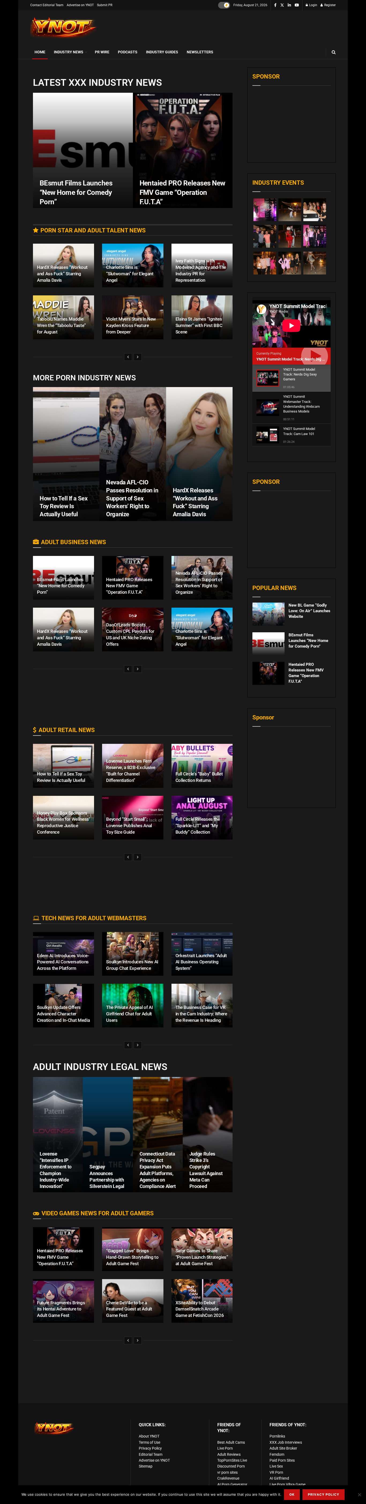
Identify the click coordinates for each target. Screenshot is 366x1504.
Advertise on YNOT (80, 5)
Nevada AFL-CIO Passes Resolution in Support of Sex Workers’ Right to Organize (132, 498)
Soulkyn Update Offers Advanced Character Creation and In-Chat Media (63, 1014)
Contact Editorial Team (47, 5)
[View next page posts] (138, 357)
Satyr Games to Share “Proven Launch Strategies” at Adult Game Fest (201, 1257)
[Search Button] (334, 52)
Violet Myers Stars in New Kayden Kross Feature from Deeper (131, 325)
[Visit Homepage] (63, 28)
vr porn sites (227, 1472)
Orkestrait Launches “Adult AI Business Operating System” (201, 962)
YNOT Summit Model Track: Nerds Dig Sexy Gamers (300, 359)
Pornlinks (277, 1436)
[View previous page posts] (128, 357)
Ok (291, 1494)
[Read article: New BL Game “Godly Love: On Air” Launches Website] (268, 614)
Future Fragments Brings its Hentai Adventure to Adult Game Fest (61, 1309)
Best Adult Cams (231, 1442)
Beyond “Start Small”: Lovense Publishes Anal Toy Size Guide (129, 825)
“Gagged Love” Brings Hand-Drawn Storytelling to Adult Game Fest (132, 1257)
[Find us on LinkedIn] (289, 5)
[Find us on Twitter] (282, 5)
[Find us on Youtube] (297, 5)
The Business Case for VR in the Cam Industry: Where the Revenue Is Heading (201, 1014)
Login (312, 5)
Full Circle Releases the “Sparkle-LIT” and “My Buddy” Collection (197, 825)
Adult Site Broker (283, 1448)
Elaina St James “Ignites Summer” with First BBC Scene (198, 325)
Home (40, 52)
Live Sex (276, 1466)
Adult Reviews (229, 1454)
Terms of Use (149, 1442)
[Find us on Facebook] (275, 5)
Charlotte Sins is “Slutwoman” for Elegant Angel (129, 274)
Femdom (277, 1454)
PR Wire (102, 52)
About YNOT (149, 1436)
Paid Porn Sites (282, 1460)
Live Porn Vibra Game (287, 1484)
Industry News (68, 52)
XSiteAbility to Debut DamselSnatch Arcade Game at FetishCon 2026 (199, 1309)
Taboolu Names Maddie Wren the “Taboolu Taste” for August (61, 325)
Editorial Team (150, 1454)
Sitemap (145, 1466)
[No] (359, 1494)
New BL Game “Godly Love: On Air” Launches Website (309, 611)
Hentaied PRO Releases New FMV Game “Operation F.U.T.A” (182, 192)
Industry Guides (162, 52)
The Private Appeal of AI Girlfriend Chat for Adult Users (129, 1014)
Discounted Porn (231, 1466)
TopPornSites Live (232, 1460)
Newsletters (200, 52)
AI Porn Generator (232, 1484)
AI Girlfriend (279, 1478)
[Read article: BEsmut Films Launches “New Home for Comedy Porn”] (268, 643)
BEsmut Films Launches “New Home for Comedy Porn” (76, 192)
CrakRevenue (228, 1478)
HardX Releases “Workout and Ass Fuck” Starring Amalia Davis (62, 274)
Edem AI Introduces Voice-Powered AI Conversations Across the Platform (63, 962)
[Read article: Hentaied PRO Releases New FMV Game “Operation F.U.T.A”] (268, 673)
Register (329, 5)
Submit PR (104, 5)
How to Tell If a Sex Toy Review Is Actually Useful (63, 506)
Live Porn (225, 1448)
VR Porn (276, 1472)
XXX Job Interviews (286, 1442)
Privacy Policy (150, 1448)
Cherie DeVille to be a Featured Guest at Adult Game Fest (129, 1309)
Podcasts (127, 52)
